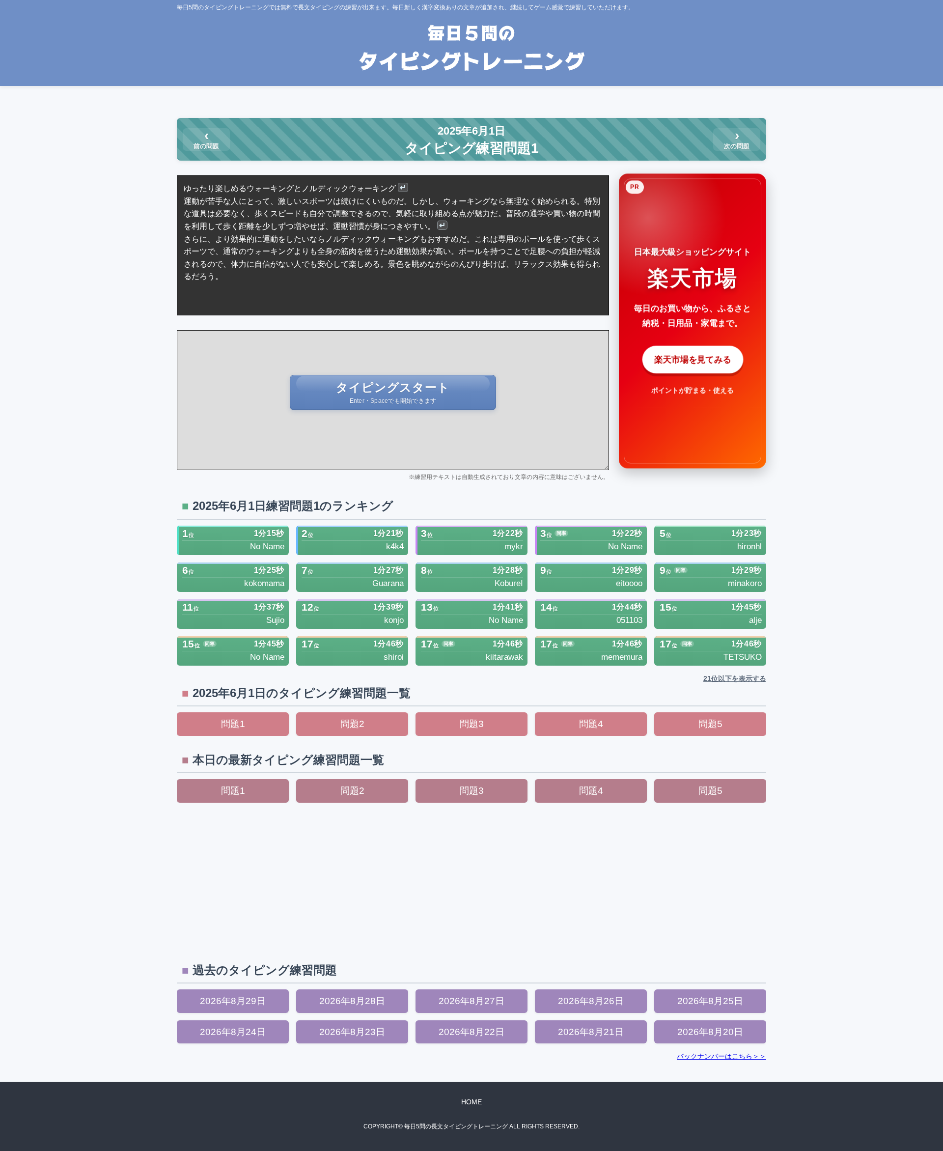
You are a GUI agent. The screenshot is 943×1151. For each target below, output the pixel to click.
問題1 (233, 724)
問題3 (472, 724)
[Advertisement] (471, 881)
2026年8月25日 (710, 1001)
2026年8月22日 (471, 1032)
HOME (471, 1102)
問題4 (591, 724)
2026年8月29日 (233, 1001)
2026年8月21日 (591, 1032)
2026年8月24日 (233, 1032)
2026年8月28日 (352, 1001)
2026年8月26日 (591, 1001)
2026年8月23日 (352, 1032)
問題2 (352, 724)
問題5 (710, 724)
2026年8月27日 (471, 1001)
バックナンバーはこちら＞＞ (721, 1056)
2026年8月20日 (710, 1032)
